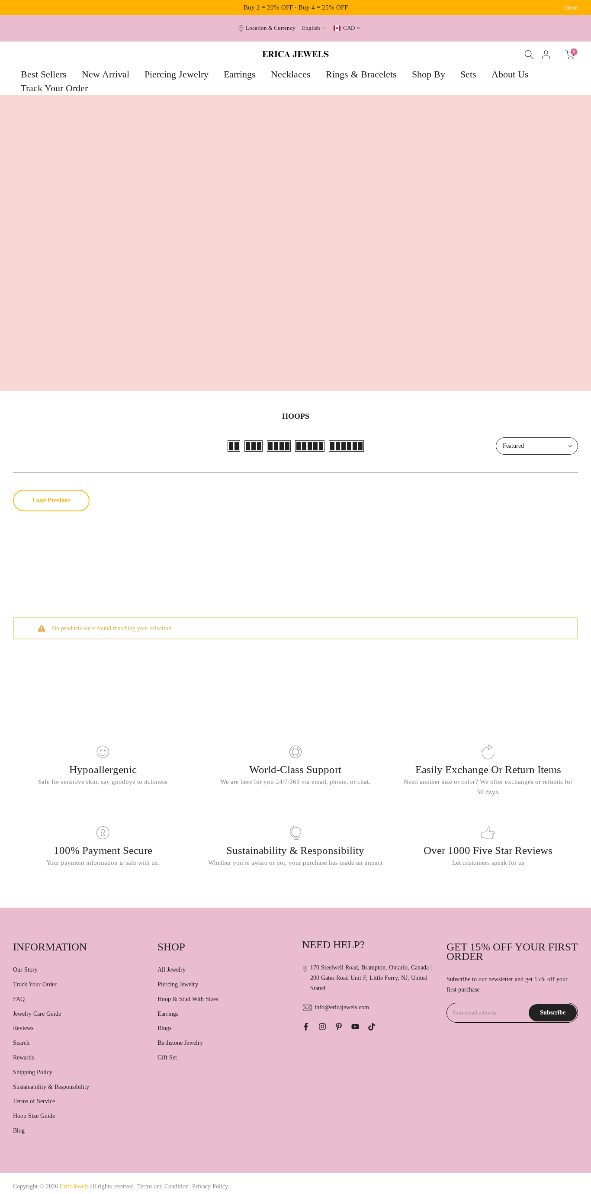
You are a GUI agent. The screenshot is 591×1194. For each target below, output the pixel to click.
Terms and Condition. (164, 1186)
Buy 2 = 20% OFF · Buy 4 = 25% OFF (296, 7)
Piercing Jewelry (177, 74)
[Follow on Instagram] (322, 1026)
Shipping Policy (32, 1072)
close (20, 7)
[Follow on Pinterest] (339, 1026)
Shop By (428, 74)
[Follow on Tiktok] (372, 1026)
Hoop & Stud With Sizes (187, 999)
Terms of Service (34, 1101)
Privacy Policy (210, 1186)
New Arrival (105, 74)
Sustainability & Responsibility (51, 1087)
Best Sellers (44, 74)
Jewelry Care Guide (37, 1014)
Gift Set (167, 1057)
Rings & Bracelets (361, 74)
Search (21, 1043)
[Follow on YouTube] (355, 1026)
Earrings (240, 74)
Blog (19, 1130)
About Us (510, 74)
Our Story (25, 969)
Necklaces (291, 74)
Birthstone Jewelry (180, 1043)
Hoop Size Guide (34, 1116)
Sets (468, 74)
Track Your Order (54, 88)
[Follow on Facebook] (306, 1026)
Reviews (23, 1028)
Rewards (23, 1057)
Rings (164, 1028)
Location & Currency (271, 28)
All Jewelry (171, 969)
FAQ (19, 999)
